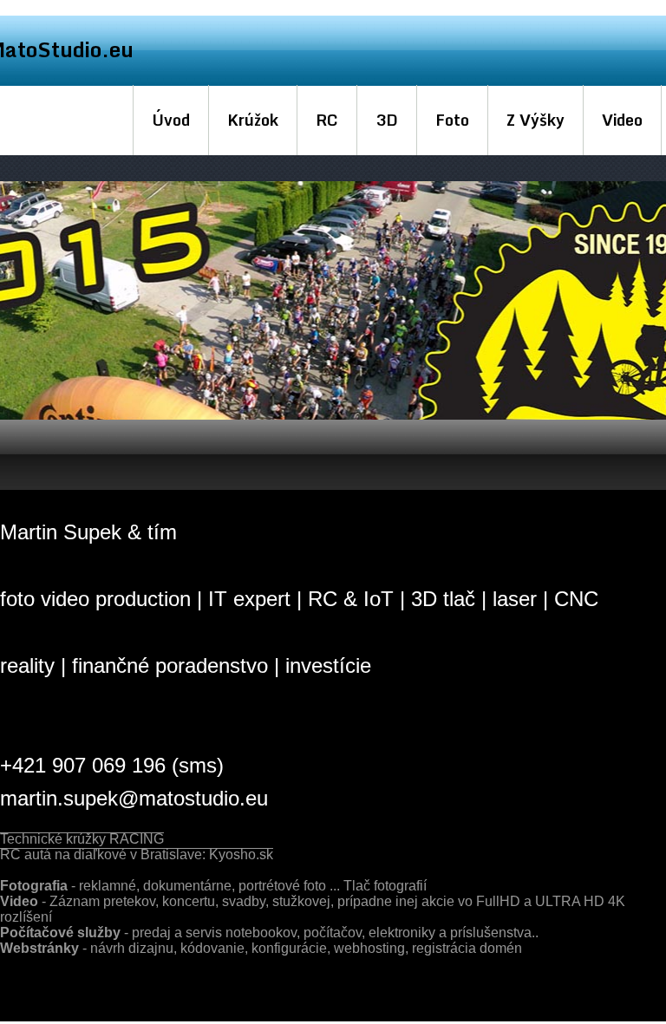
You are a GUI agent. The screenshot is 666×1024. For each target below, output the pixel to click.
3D (386, 120)
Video (622, 120)
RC (327, 120)
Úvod (171, 120)
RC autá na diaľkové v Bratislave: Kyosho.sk (136, 854)
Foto (452, 120)
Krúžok (252, 120)
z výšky (535, 120)
